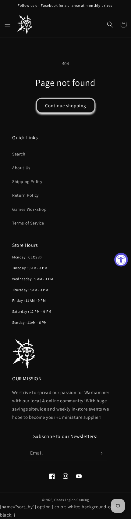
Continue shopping (65, 105)
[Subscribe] (100, 453)
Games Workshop (29, 209)
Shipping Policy (27, 181)
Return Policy (25, 195)
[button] (7, 24)
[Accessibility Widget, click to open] (121, 259)
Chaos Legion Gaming (71, 500)
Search (19, 154)
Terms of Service (28, 223)
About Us (21, 167)
